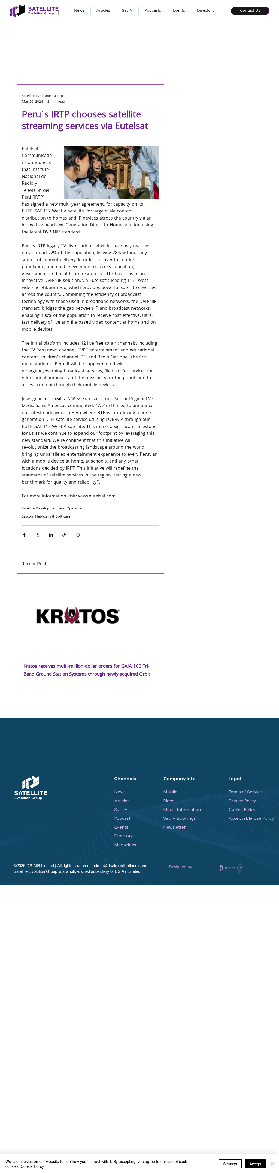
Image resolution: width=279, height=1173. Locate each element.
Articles (121, 800)
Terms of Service (245, 791)
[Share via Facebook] (24, 534)
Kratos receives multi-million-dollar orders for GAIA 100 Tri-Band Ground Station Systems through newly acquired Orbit (86, 671)
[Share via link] (64, 534)
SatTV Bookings (179, 818)
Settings (230, 1163)
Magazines (125, 844)
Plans (168, 800)
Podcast (122, 818)
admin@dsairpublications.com (119, 865)
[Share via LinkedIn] (51, 534)
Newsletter (174, 827)
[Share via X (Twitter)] (37, 534)
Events (121, 827)
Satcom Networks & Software (46, 517)
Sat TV (121, 809)
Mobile (170, 791)
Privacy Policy (242, 800)
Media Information (182, 809)
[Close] (272, 1164)
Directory (123, 835)
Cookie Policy (242, 809)
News (120, 791)
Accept (255, 1163)
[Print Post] (77, 534)
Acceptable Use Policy (251, 818)
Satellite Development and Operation (52, 509)
